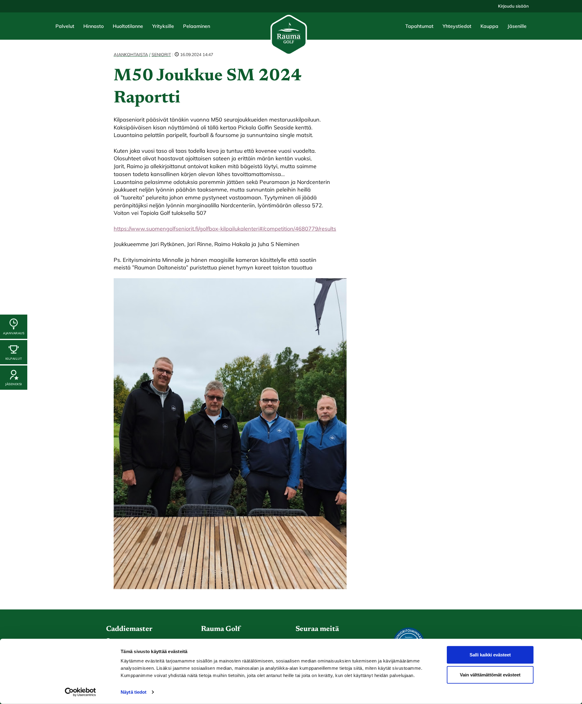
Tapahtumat (419, 26)
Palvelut (64, 26)
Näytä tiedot (133, 692)
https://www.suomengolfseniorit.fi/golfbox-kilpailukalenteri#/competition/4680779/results (225, 228)
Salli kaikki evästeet (490, 654)
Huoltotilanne (128, 26)
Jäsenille (517, 26)
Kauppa (489, 26)
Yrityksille (163, 26)
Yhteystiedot (457, 26)
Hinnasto (93, 26)
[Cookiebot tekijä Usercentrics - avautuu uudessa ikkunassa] (80, 692)
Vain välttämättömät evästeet (490, 674)
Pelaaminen (196, 26)
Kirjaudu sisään (513, 6)
